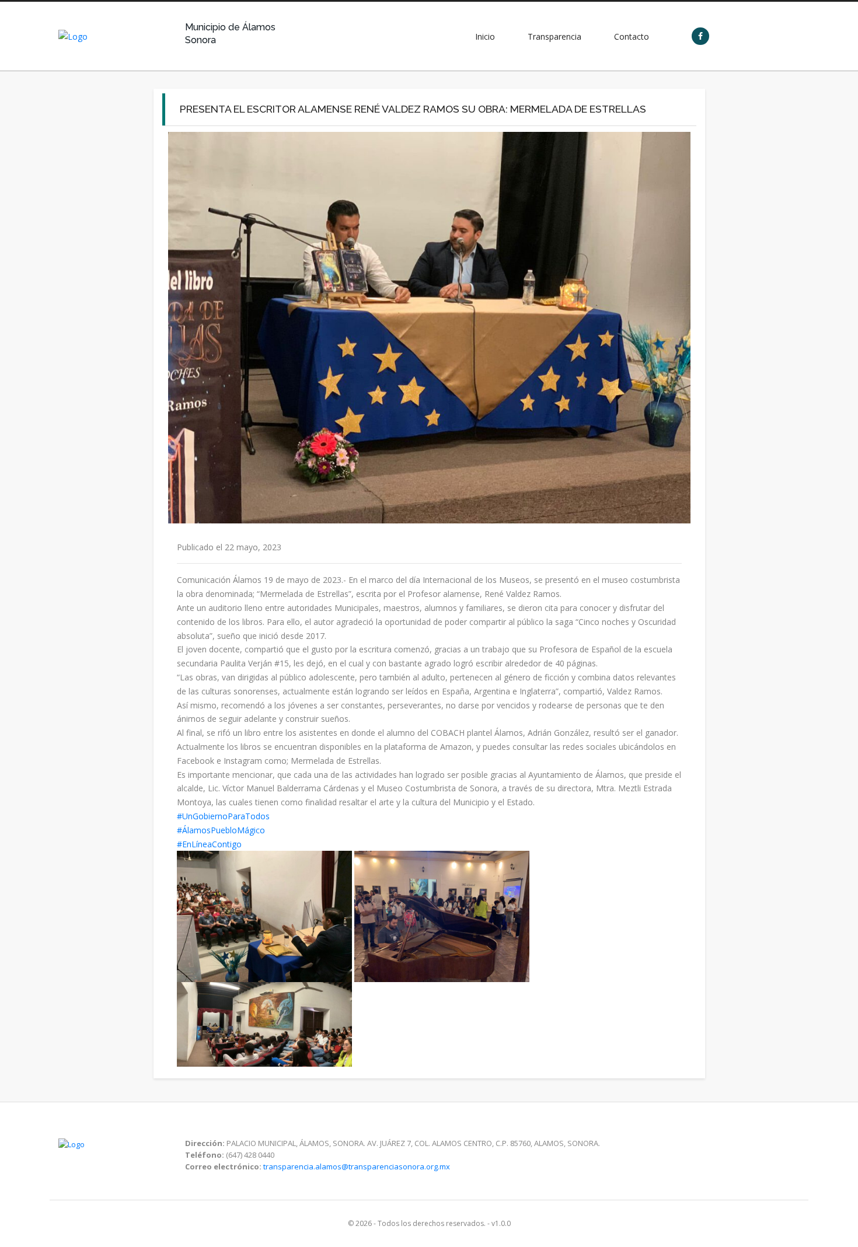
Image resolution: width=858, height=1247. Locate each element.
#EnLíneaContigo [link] (209, 844)
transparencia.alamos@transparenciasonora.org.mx (356, 1166)
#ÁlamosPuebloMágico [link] (221, 830)
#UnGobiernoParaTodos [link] (223, 816)
